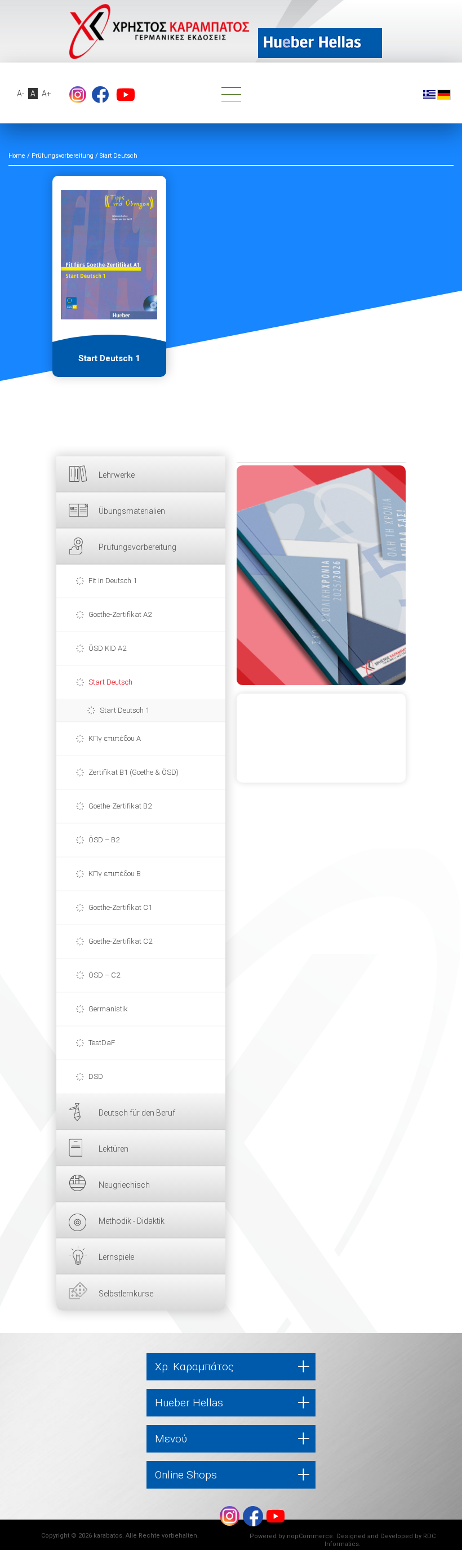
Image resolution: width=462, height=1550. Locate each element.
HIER (321, 575)
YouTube (125, 94)
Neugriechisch (124, 1184)
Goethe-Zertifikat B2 (120, 806)
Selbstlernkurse (126, 1293)
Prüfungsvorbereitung (137, 547)
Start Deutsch (110, 682)
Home (16, 155)
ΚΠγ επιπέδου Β (114, 873)
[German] (444, 94)
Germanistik (108, 1009)
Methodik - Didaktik (132, 1220)
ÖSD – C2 (104, 975)
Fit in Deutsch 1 (112, 580)
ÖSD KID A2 (107, 648)
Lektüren (113, 1148)
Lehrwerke (117, 474)
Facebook (100, 94)
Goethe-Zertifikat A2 (120, 614)
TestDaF (101, 1042)
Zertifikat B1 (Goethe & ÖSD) (133, 772)
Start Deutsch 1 (124, 710)
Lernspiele (116, 1257)
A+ (46, 93)
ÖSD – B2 (103, 840)
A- (20, 93)
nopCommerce (310, 1536)
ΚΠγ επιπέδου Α (114, 738)
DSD (95, 1076)
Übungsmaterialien (132, 511)
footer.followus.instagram (77, 94)
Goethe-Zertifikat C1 (120, 907)
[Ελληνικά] (429, 94)
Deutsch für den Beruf (137, 1112)
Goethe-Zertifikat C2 (120, 941)
